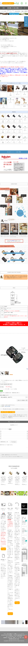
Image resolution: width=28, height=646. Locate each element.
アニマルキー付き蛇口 (24, 105)
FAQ (0, 2)
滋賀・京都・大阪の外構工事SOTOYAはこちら (24, 521)
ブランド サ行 (8, 456)
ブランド (3, 456)
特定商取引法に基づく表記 (14, 638)
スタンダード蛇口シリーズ (17, 456)
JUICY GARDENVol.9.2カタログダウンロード (24, 541)
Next (26, 476)
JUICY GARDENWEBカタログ (24, 530)
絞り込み (14, 441)
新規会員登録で (8, 3)
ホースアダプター (14, 454)
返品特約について (14, 424)
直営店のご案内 (24, 506)
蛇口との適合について (4, 395)
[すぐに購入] (26, 637)
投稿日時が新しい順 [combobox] (4, 441)
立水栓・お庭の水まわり (6, 454)
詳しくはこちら (3, 549)
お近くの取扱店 (24, 512)
